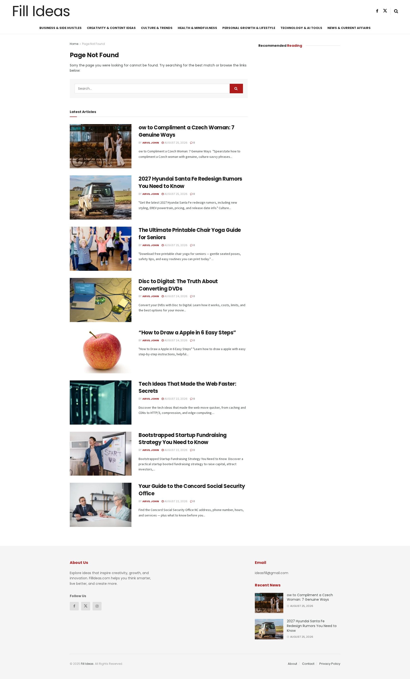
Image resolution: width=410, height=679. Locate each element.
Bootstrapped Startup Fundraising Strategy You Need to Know (183, 438)
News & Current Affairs (349, 28)
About (292, 663)
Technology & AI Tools (301, 28)
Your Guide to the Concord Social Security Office (192, 489)
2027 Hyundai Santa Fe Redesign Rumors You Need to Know (190, 182)
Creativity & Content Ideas (111, 28)
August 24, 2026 (175, 296)
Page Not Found (93, 44)
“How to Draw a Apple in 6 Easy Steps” (187, 332)
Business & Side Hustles (60, 28)
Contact (308, 663)
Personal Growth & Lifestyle (248, 28)
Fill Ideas (41, 11)
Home (74, 44)
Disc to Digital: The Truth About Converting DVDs (178, 285)
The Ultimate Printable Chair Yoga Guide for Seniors (190, 233)
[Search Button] (236, 88)
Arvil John (150, 143)
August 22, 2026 (175, 399)
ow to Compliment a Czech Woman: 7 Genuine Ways (186, 131)
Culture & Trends (156, 28)
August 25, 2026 (175, 143)
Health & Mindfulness (197, 28)
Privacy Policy (329, 663)
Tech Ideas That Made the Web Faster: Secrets (187, 387)
